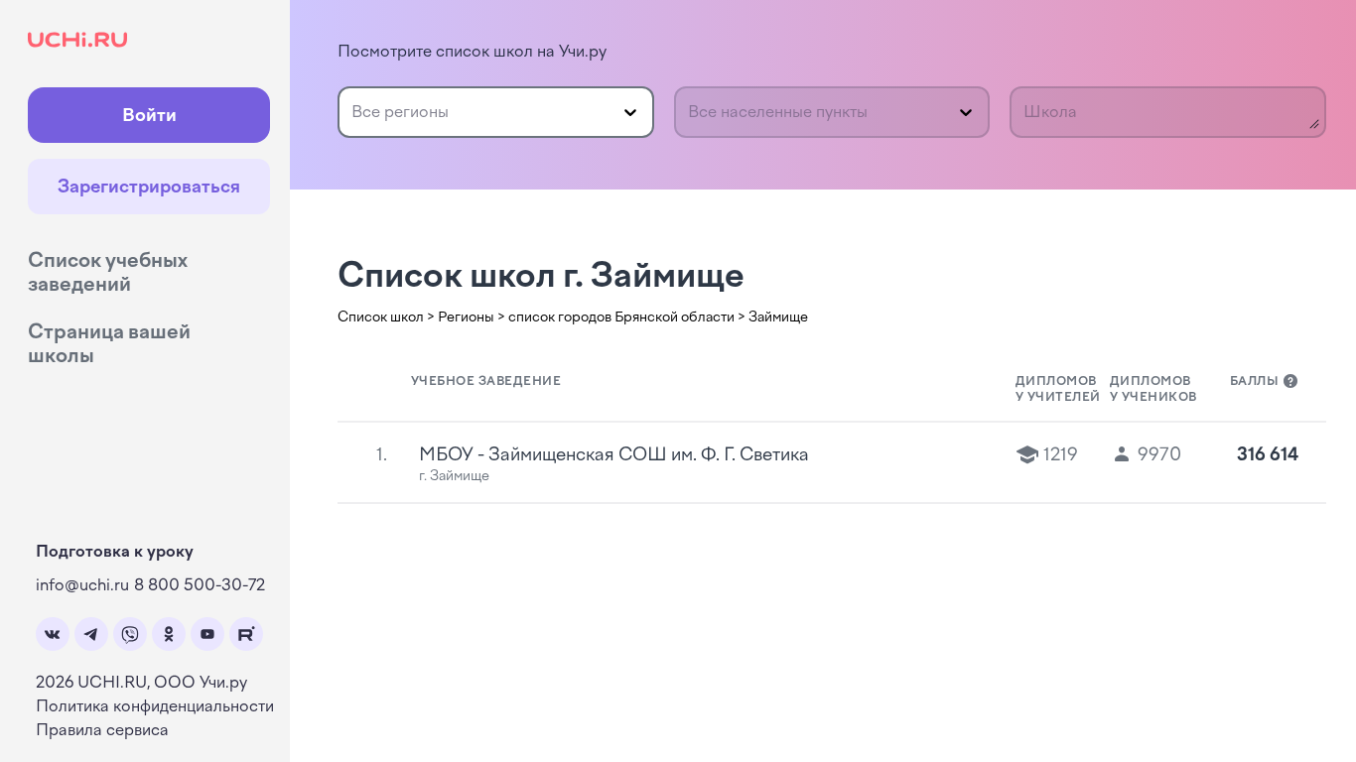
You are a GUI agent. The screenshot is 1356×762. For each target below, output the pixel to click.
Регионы (466, 317)
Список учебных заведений (108, 272)
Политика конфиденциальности (155, 706)
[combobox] (353, 112)
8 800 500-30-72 (199, 584)
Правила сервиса (102, 729)
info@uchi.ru (82, 584)
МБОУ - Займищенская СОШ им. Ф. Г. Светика (614, 454)
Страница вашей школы (109, 343)
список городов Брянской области (621, 317)
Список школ (381, 317)
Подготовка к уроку (115, 551)
